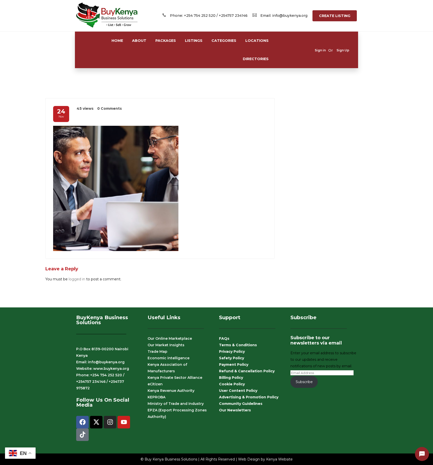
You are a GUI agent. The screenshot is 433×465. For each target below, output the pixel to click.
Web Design (249, 459)
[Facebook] (82, 422)
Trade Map (157, 351)
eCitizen (155, 384)
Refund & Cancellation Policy (247, 371)
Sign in (320, 50)
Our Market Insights (166, 345)
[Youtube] (124, 422)
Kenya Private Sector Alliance (175, 377)
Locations (257, 40)
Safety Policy (231, 358)
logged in (77, 279)
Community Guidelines (240, 403)
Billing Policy (231, 377)
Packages (165, 40)
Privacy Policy (232, 351)
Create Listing (334, 16)
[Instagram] (110, 422)
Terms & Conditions (238, 345)
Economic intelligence (168, 358)
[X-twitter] (96, 422)
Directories (256, 59)
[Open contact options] (422, 454)
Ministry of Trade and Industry (176, 403)
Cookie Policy (232, 384)
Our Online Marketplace (170, 338)
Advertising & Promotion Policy (248, 397)
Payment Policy (233, 364)
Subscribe (304, 382)
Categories (223, 40)
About (139, 40)
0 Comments (109, 108)
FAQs (224, 338)
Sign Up (343, 50)
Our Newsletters (235, 410)
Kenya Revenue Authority (171, 390)
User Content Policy (238, 390)
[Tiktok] (82, 434)
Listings (193, 40)
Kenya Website (279, 459)
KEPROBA (156, 397)
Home (117, 40)
